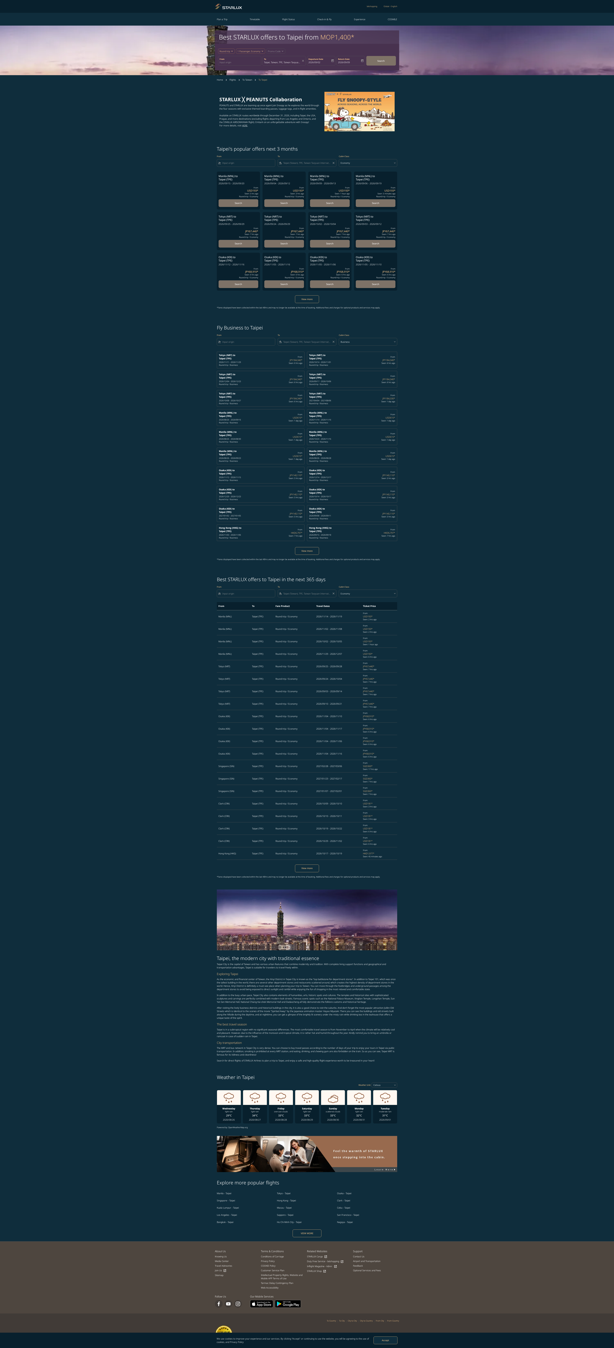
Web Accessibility (270, 1287)
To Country (331, 1320)
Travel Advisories (223, 1265)
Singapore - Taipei (226, 1200)
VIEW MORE (307, 1233)
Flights (232, 79)
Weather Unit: (364, 1085)
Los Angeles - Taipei (227, 1214)
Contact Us (358, 1256)
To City (342, 1320)
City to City (352, 1320)
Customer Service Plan (272, 1270)
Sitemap (219, 1275)
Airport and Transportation (366, 1261)
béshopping (372, 6)
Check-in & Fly (324, 19)
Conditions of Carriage (272, 1256)
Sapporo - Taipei (285, 1214)
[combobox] (240, 62)
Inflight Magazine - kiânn (322, 1266)
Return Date (344, 59)
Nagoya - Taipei (345, 1222)
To (265, 59)
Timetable (255, 19)
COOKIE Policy (268, 1265)
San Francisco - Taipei (348, 1214)
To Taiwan (247, 79)
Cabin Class (344, 156)
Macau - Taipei (284, 1207)
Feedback (358, 1265)
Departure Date (315, 59)
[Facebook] (219, 1304)
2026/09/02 (314, 62)
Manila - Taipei (224, 1193)
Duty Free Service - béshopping (325, 1261)
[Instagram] (238, 1304)
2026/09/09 (344, 62)
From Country (393, 1320)
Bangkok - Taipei (225, 1222)
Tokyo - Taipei (284, 1193)
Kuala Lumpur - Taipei (228, 1207)
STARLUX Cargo (317, 1256)
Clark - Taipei (343, 1200)
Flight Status (288, 19)
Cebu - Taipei (343, 1207)
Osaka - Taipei (344, 1193)
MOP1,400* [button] (337, 37)
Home (220, 79)
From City (380, 1320)
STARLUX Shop (316, 1271)
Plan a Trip (222, 19)
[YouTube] (228, 1304)
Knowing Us (221, 1256)
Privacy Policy (237, 1342)
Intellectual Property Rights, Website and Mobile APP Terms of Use (282, 1276)
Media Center (222, 1261)
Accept (385, 1340)
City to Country (366, 1320)
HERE (245, 125)
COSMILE (392, 19)
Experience (359, 19)
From (222, 59)
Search (381, 60)
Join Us (220, 1270)
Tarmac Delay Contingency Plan (277, 1283)
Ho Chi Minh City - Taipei (289, 1222)
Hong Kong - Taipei (286, 1200)
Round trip (225, 51)
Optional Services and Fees (367, 1270)
